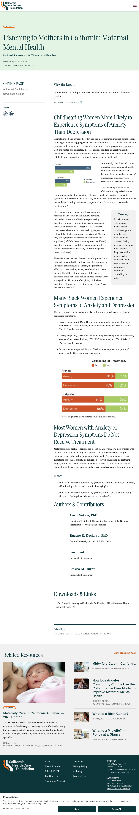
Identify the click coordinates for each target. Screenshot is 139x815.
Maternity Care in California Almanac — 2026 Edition (33, 715)
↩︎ (108, 486)
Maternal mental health (88, 634)
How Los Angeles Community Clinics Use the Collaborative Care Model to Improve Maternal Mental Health (114, 688)
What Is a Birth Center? (110, 714)
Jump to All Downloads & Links (66, 102)
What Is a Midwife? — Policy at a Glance (109, 732)
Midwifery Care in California (113, 663)
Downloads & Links (13, 94)
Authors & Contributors (15, 89)
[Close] (135, 5)
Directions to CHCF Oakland (118, 772)
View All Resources (125, 653)
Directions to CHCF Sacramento (118, 789)
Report (9, 26)
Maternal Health (29, 66)
